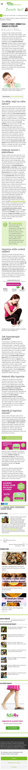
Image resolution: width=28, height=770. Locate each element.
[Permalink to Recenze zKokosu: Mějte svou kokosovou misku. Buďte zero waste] (4, 644)
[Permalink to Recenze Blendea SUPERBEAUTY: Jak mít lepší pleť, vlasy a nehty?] (4, 629)
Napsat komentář (7, 30)
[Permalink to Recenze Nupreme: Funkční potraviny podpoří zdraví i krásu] (4, 675)
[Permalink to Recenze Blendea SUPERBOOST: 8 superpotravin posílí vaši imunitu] (4, 637)
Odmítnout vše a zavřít (14, 762)
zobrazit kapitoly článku (16, 96)
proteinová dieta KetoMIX (18, 201)
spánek (9, 509)
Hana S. (4, 29)
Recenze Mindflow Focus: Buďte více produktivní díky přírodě (17, 666)
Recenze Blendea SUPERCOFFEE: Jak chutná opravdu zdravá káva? (17, 650)
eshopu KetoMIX (16, 223)
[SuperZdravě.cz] (14, 4)
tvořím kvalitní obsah (11, 528)
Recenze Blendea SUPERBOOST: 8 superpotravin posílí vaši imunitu (16, 635)
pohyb (12, 507)
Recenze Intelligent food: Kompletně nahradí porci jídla (17, 658)
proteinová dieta (20, 507)
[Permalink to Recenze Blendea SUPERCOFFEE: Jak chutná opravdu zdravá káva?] (4, 652)
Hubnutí (7, 18)
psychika (3, 509)
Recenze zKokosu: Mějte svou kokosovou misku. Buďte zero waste (17, 643)
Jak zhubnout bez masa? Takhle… (9, 540)
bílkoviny (6, 507)
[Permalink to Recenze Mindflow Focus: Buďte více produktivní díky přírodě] (4, 667)
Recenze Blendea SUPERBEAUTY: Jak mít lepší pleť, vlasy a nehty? (17, 627)
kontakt (13, 530)
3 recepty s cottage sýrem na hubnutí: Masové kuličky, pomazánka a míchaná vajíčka (13, 568)
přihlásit (10, 621)
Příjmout (14, 758)
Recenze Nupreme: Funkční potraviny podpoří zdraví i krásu (17, 673)
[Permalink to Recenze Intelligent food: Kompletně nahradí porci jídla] (4, 659)
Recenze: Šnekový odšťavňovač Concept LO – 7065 (17, 544)
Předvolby (14, 767)
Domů (3, 18)
